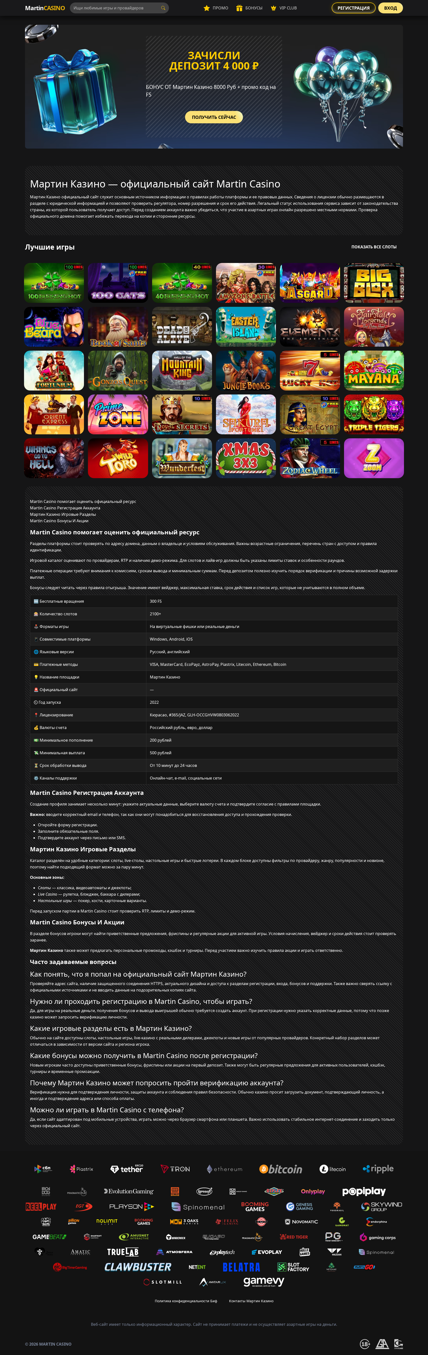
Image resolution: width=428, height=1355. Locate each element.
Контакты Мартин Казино (251, 1301)
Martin (45, 8)
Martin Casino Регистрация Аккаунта (65, 508)
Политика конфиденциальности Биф (186, 1301)
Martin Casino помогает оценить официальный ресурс (83, 501)
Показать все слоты (374, 247)
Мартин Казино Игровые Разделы (63, 514)
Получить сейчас (214, 117)
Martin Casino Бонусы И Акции (59, 520)
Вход (390, 8)
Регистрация (354, 8)
